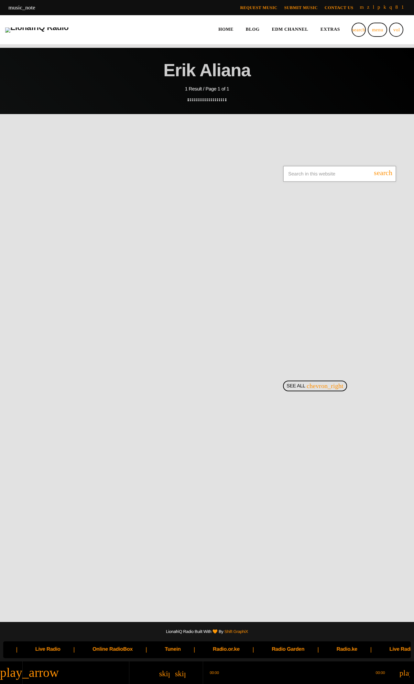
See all (315, 386)
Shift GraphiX (236, 631)
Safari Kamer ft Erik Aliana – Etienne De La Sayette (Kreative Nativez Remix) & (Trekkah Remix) (137, 394)
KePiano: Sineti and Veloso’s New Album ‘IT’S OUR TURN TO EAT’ (350, 264)
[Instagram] (390, 7)
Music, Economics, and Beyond (350, 463)
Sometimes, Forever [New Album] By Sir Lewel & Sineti (352, 231)
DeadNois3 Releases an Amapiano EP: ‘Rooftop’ (341, 329)
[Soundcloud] (378, 7)
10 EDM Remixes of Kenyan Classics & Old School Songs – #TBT (349, 562)
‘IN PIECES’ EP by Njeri (340, 297)
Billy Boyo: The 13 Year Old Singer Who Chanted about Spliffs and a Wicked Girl (345, 430)
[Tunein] (374, 7)
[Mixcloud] (385, 7)
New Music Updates (53, 367)
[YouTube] (362, 7)
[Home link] (37, 29)
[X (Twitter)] (368, 7)
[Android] (402, 7)
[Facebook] (396, 7)
